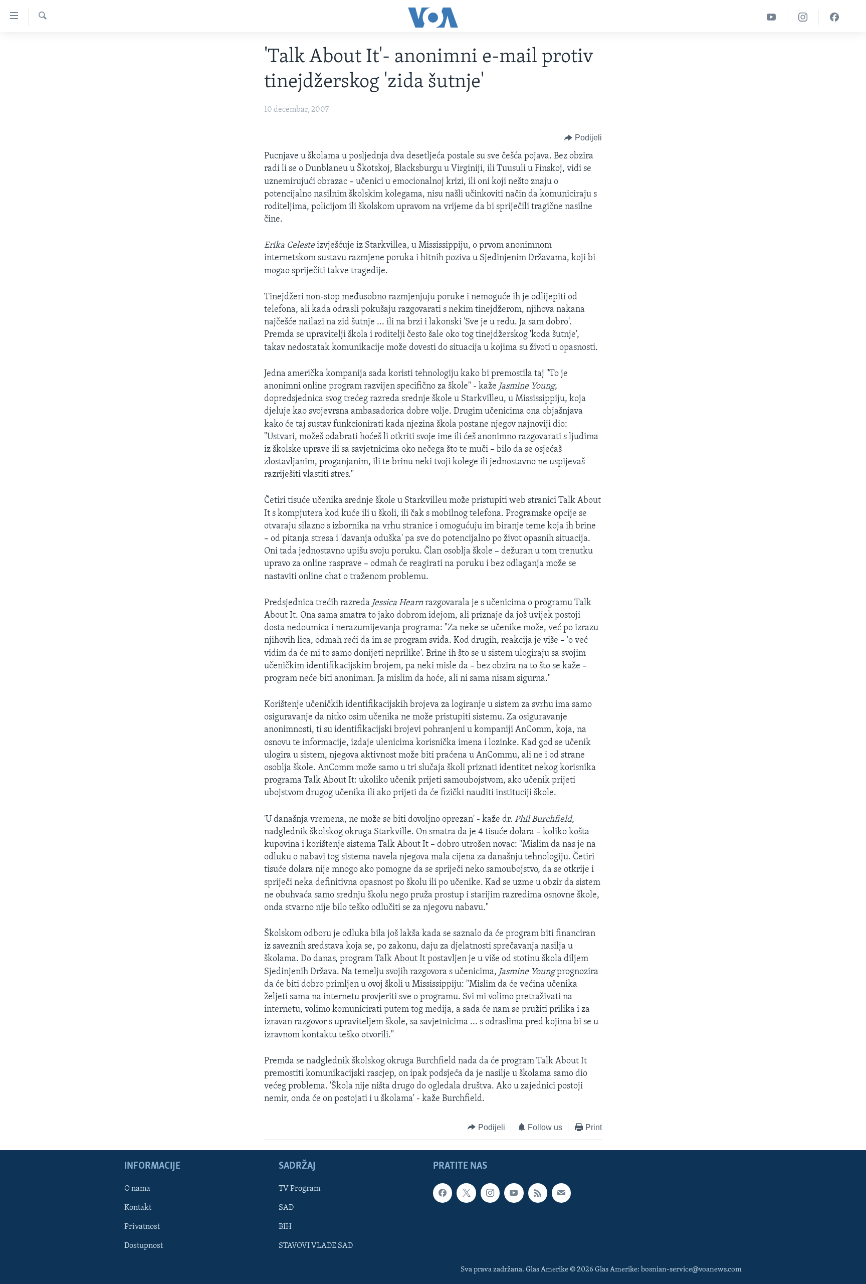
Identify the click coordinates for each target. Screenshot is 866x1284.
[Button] (583, 137)
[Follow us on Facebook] (442, 1192)
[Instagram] (803, 17)
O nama (137, 1189)
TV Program (299, 1189)
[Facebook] (834, 17)
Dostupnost (143, 1246)
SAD (286, 1208)
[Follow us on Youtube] (513, 1192)
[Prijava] (561, 1192)
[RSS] (537, 1192)
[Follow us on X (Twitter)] (466, 1192)
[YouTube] (771, 17)
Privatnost (142, 1227)
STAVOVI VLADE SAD (316, 1246)
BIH (285, 1227)
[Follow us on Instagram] (490, 1192)
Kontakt (137, 1208)
